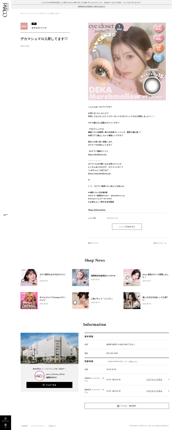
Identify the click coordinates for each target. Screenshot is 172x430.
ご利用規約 (24, 426)
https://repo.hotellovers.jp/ (99, 173)
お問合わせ (52, 426)
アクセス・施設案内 (128, 406)
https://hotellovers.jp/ (97, 154)
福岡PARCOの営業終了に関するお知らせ (91, 6)
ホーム (23, 13)
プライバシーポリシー (38, 426)
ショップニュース (32, 13)
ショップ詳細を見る (127, 227)
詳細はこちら (133, 361)
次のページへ (159, 243)
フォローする (51, 385)
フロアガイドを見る (154, 380)
